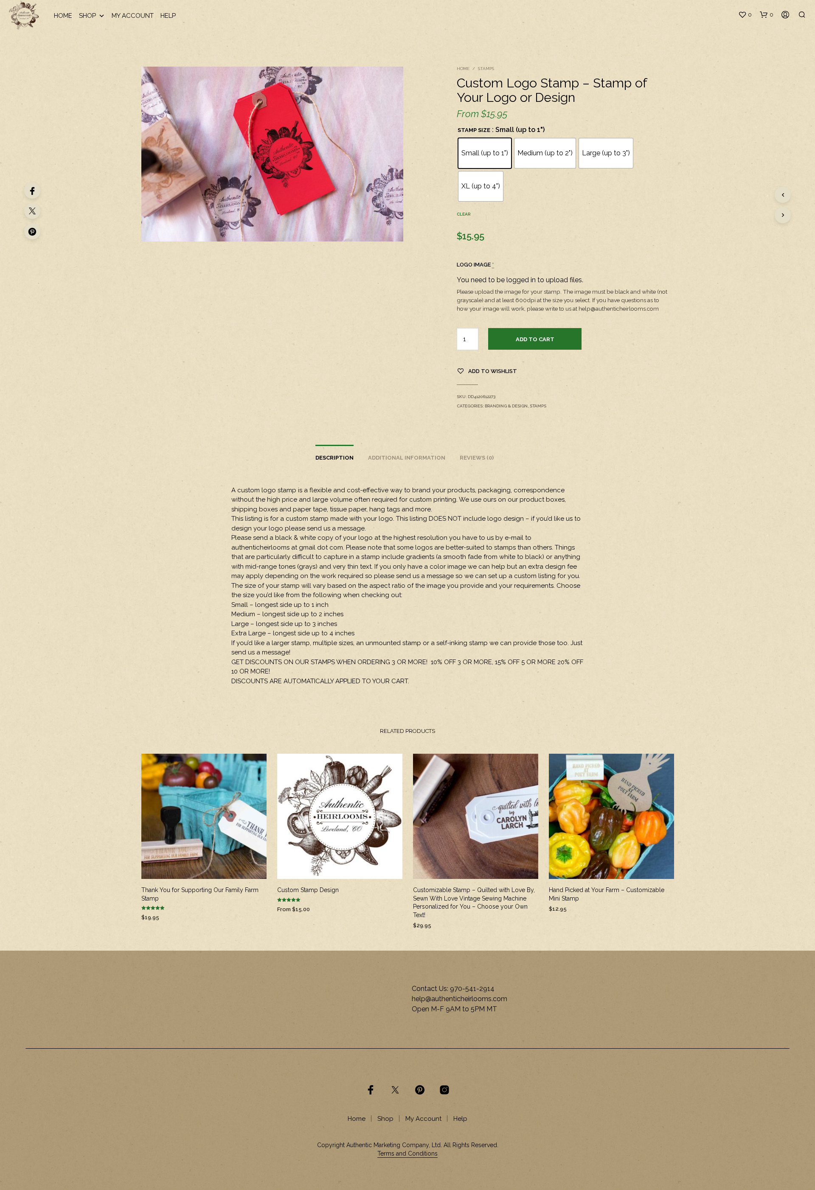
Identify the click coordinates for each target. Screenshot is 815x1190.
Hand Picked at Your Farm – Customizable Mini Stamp (606, 894)
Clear (463, 214)
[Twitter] (32, 211)
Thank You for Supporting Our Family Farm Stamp (200, 894)
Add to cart (535, 339)
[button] (745, 15)
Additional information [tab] (406, 458)
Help (168, 16)
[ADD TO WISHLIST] (204, 866)
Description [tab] (334, 458)
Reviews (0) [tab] (477, 458)
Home (63, 16)
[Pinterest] (32, 231)
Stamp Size (474, 130)
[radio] (484, 153)
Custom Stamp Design (308, 890)
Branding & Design (506, 406)
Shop (87, 16)
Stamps (486, 68)
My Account (133, 16)
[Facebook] (32, 190)
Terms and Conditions (407, 1154)
